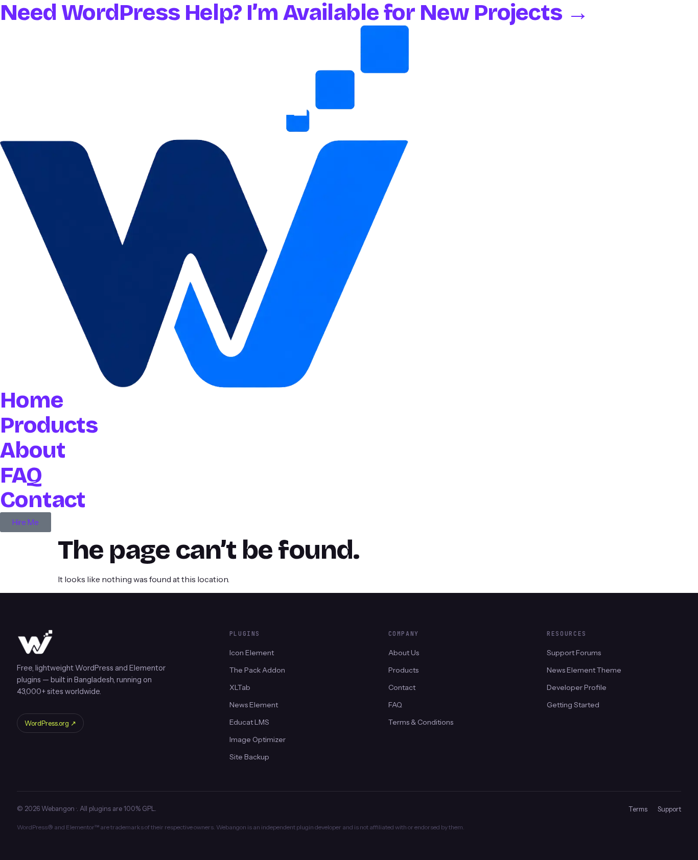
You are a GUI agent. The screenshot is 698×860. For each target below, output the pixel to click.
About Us (403, 652)
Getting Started (573, 704)
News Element (253, 704)
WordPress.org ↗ (50, 723)
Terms (638, 809)
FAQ (21, 475)
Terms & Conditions (420, 722)
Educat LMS (249, 722)
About (32, 450)
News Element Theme (584, 670)
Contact (42, 499)
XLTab (239, 687)
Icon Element (251, 652)
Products (49, 425)
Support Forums (574, 652)
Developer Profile (577, 687)
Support (669, 809)
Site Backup (249, 756)
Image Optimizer (257, 739)
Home (31, 400)
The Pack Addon (257, 670)
